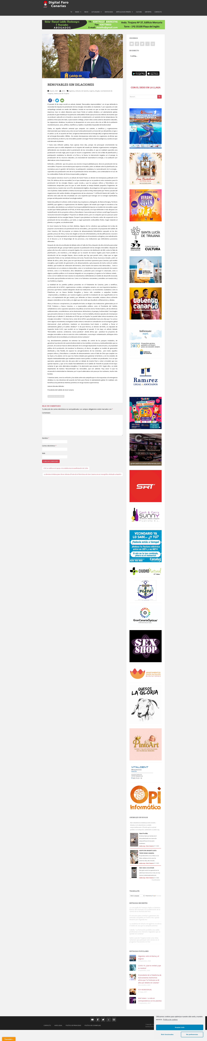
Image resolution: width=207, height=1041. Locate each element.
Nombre (45, 438)
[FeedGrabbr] (145, 880)
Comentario (46, 413)
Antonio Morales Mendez (56, 396)
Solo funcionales (167, 1034)
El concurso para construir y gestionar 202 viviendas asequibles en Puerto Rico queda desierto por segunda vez (144, 918)
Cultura (139, 12)
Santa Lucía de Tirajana (61, 93)
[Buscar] (159, 97)
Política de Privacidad (73, 1025)
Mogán (97, 91)
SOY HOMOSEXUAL (145, 990)
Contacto (158, 12)
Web (43, 453)
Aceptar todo (179, 1027)
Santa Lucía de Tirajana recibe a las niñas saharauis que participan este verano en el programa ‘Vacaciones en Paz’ (144, 940)
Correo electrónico (49, 446)
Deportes (148, 12)
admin (63, 91)
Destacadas (109, 12)
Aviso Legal (58, 1025)
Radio (77, 12)
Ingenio (91, 91)
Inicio (86, 12)
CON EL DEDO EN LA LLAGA (145, 87)
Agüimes (72, 91)
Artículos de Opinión (123, 12)
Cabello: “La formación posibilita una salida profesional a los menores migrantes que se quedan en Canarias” (144, 932)
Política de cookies (170, 1020)
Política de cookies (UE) (93, 1025)
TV (71, 12)
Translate (158, 895)
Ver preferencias (192, 1034)
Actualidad (96, 12)
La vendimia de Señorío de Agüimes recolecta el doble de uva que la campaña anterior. (145, 925)
